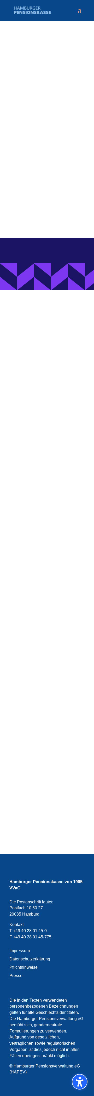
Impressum (19, 951)
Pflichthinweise (23, 967)
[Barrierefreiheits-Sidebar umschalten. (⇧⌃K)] (79, 1082)
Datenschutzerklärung (29, 959)
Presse (15, 975)
